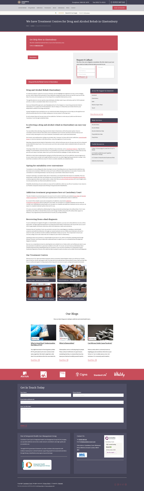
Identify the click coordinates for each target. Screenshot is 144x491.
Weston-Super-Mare (97, 104)
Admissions (61, 7)
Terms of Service (49, 486)
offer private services (67, 179)
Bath (93, 101)
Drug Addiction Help (97, 134)
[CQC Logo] (110, 439)
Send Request (81, 77)
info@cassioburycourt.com (87, 441)
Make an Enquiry (119, 8)
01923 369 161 (83, 439)
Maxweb (60, 483)
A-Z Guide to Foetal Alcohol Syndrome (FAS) (103, 157)
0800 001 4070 (39, 45)
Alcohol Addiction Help (98, 131)
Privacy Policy (46, 483)
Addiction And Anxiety (97, 160)
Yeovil (93, 108)
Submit (22, 425)
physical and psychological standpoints (74, 177)
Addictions (40, 7)
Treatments (47, 7)
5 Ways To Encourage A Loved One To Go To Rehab (103, 149)
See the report (110, 452)
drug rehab (76, 196)
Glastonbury (95, 98)
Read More (34, 360)
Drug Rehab (31, 7)
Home (27, 25)
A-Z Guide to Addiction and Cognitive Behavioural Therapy (101, 153)
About (54, 7)
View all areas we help (96, 114)
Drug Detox (95, 137)
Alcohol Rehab (22, 7)
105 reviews (87, 13)
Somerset (94, 95)
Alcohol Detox (95, 124)
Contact (73, 7)
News (67, 7)
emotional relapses (72, 149)
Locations (32, 25)
